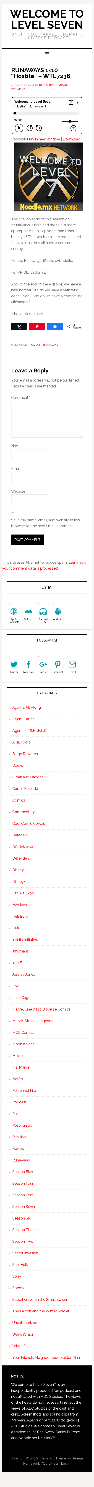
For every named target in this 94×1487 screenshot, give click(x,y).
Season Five (22, 1172)
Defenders (21, 858)
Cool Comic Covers (28, 823)
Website (18, 491)
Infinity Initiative (25, 939)
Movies (18, 1056)
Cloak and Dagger (27, 777)
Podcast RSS (43, 621)
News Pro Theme (53, 1458)
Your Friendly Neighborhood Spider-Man (46, 1357)
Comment (20, 397)
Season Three (24, 1230)
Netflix (17, 1079)
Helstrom (20, 916)
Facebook (28, 672)
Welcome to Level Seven (47, 19)
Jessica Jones (23, 974)
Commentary (23, 812)
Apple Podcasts (14, 621)
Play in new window (43, 139)
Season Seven (24, 1206)
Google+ (43, 672)
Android (58, 619)
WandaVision (23, 1334)
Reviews (19, 1148)
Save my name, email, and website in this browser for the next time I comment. (45, 523)
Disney (18, 870)
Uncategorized (24, 1323)
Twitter (14, 672)
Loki (15, 986)
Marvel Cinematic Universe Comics (41, 1009)
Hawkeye (20, 905)
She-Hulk (20, 1265)
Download (71, 139)
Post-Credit (22, 1125)
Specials (19, 1288)
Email (17, 468)
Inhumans (20, 951)
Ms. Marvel (21, 1067)
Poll (15, 1114)
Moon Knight (23, 1044)
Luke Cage (21, 998)
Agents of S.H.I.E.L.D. (29, 730)
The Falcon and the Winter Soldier (40, 1311)
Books (17, 765)
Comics (18, 800)
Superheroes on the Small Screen (40, 1299)
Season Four (22, 1183)
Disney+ (18, 881)
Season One (22, 1195)
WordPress (50, 1463)
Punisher (19, 1137)
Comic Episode (25, 789)
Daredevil (20, 835)
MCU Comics (23, 1032)
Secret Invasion (25, 1253)
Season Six (21, 1218)
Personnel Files (25, 1090)
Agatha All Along (26, 707)
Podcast (36, 344)
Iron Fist (19, 963)
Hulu (16, 928)
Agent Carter (23, 719)
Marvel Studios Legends (32, 1021)
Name (17, 446)
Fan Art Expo (23, 893)
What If (18, 1346)
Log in (65, 1463)
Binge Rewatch (25, 754)
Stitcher (28, 619)
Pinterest (57, 672)
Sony (16, 1276)
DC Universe (22, 847)
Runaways (50, 344)
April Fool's (21, 742)
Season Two (22, 1241)
